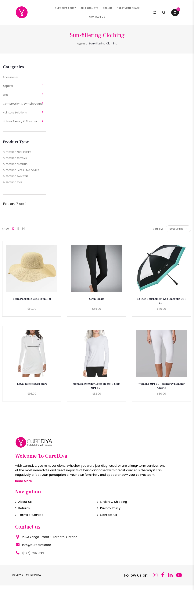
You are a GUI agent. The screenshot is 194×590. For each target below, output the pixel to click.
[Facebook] (162, 575)
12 (13, 229)
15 (18, 229)
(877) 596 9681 (33, 553)
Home (81, 44)
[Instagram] (155, 575)
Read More (23, 481)
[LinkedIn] (170, 575)
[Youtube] (179, 575)
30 (23, 229)
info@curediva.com (36, 545)
